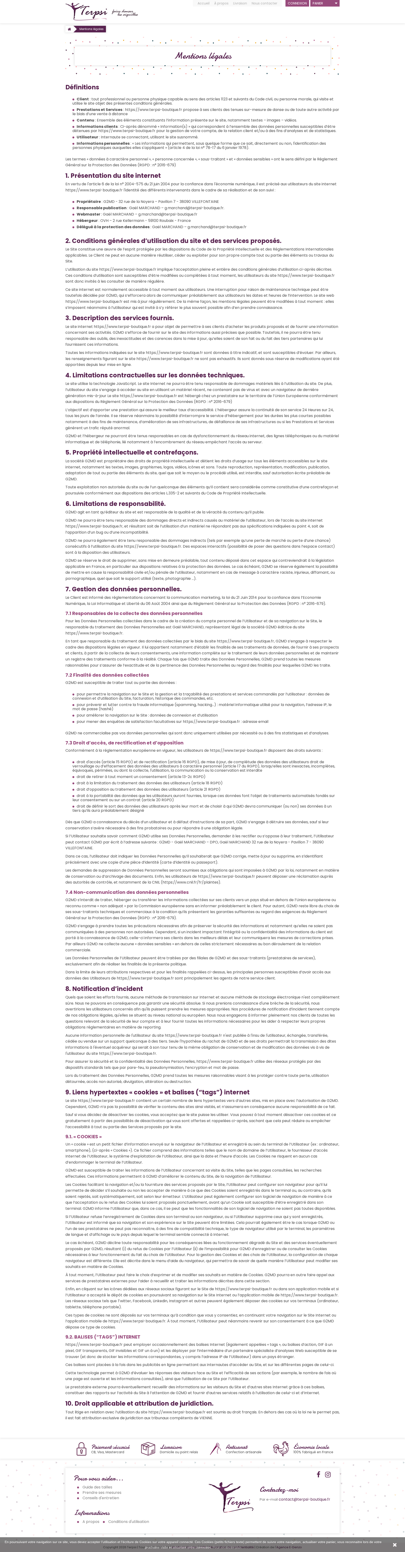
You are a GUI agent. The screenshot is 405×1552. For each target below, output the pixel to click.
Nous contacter (264, 3)
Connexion (297, 3)
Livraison (240, 3)
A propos (90, 1521)
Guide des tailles (97, 1487)
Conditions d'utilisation (128, 1521)
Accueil (204, 3)
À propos (221, 3)
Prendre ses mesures (101, 1492)
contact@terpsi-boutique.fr (304, 1499)
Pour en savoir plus (227, 1547)
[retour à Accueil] (69, 29)
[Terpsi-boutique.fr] (101, 11)
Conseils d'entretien (100, 1498)
